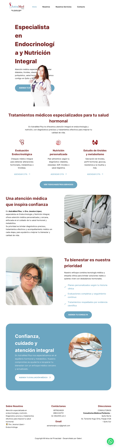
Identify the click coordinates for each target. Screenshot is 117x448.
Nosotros (46, 7)
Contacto (81, 7)
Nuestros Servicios (63, 7)
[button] (110, 441)
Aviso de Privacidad (53, 438)
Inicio (34, 7)
